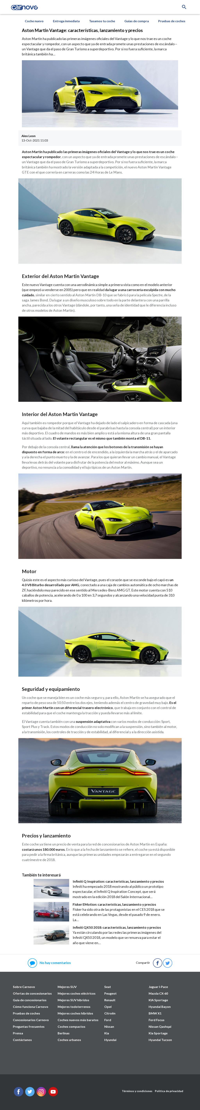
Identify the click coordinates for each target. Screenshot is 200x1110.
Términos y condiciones (137, 1091)
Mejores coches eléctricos (77, 993)
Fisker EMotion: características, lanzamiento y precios (114, 904)
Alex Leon (28, 136)
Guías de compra (136, 21)
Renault (109, 1000)
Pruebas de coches (171, 21)
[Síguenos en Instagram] (41, 1095)
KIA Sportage (158, 1000)
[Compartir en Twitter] (167, 963)
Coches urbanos (69, 1040)
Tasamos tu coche (102, 21)
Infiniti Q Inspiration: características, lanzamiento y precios (118, 881)
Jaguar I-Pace (158, 987)
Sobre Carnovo (24, 987)
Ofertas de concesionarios (32, 993)
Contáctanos (22, 1040)
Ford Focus (156, 1020)
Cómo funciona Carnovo (30, 1006)
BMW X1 (155, 1013)
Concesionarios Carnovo (31, 1020)
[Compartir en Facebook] (157, 963)
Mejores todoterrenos (74, 1006)
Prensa (18, 1033)
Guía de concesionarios (29, 1000)
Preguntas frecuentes (29, 1026)
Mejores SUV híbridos (73, 1000)
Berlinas (64, 1033)
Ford (107, 1020)
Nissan (109, 1026)
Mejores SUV (67, 987)
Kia (106, 1033)
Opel (108, 1006)
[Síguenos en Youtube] (53, 1095)
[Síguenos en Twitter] (18, 1095)
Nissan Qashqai (160, 1026)
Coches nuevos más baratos (78, 1020)
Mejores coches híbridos (75, 1013)
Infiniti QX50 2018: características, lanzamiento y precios (117, 927)
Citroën (109, 1013)
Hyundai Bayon (160, 1006)
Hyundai (110, 1040)
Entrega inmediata (66, 21)
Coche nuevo (34, 21)
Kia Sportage (158, 1033)
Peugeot (110, 993)
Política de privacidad (169, 1091)
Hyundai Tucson (160, 1040)
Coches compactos (71, 1026)
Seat (107, 987)
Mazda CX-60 (158, 993)
